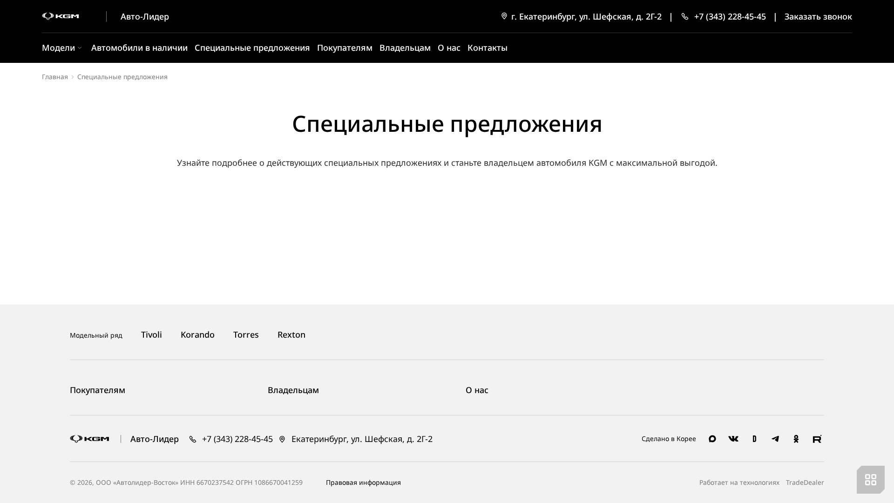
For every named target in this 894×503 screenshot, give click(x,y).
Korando (198, 334)
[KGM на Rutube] (817, 439)
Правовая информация (363, 482)
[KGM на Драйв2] (754, 439)
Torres (246, 334)
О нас (449, 47)
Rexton (291, 334)
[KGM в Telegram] (775, 439)
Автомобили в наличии (139, 47)
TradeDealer (804, 482)
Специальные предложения (252, 47)
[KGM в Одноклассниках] (796, 439)
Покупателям (344, 47)
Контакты (487, 47)
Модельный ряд (96, 335)
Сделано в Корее (669, 438)
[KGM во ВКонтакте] (733, 439)
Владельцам (405, 47)
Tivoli (151, 334)
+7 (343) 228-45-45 (236, 438)
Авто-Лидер (145, 16)
